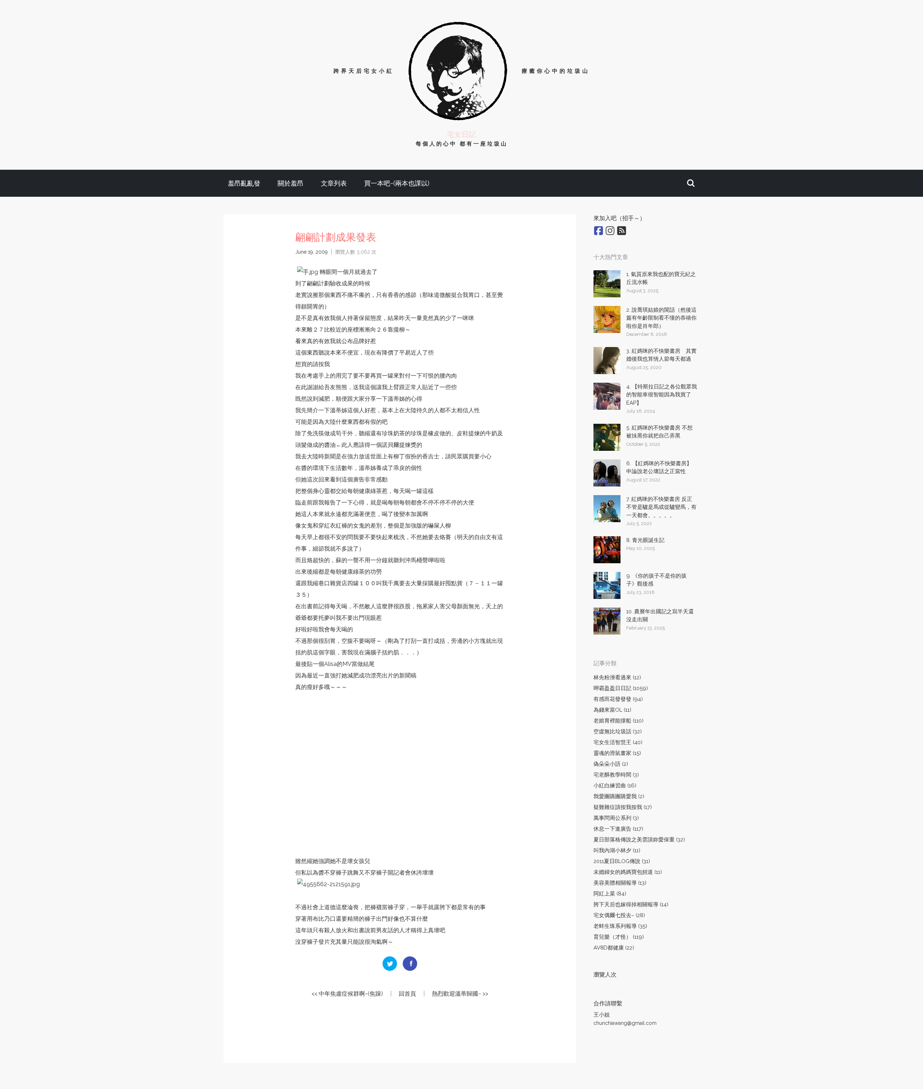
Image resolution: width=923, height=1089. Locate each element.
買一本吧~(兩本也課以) (396, 183)
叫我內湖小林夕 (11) (616, 850)
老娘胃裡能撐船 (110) (618, 720)
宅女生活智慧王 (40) (617, 742)
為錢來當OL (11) (612, 710)
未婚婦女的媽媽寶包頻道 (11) (627, 872)
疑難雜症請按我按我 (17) (622, 807)
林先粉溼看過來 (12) (617, 677)
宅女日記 (461, 134)
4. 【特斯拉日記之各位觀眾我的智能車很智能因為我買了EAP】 (661, 394)
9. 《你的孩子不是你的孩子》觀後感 (656, 580)
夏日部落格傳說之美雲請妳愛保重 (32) (639, 839)
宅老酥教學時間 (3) (616, 775)
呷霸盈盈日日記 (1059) (620, 688)
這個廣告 (353, 479)
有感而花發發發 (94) (618, 699)
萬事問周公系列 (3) (616, 818)
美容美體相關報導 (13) (619, 883)
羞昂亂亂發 (244, 183)
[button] (690, 183)
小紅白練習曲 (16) (614, 785)
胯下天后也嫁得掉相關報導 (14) (630, 904)
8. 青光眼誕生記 (645, 540)
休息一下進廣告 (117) (618, 829)
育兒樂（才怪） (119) (618, 937)
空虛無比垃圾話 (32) (617, 731)
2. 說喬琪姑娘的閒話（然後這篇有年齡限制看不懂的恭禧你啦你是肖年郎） (661, 318)
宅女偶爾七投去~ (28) (619, 915)
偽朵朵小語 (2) (610, 764)
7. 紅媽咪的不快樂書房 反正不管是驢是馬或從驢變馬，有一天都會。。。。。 (661, 507)
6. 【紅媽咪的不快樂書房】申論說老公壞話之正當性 (659, 467)
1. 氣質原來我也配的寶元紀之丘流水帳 (661, 278)
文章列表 (334, 183)
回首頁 (407, 993)
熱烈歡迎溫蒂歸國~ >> (460, 993)
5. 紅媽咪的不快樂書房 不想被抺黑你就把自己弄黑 (659, 432)
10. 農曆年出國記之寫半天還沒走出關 (660, 615)
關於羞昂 (291, 183)
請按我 (321, 364)
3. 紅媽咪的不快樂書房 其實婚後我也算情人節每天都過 (661, 355)
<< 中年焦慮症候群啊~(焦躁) (347, 993)
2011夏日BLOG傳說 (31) (621, 861)
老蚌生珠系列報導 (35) (620, 926)
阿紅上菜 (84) (609, 893)
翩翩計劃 (318, 283)
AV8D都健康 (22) (613, 947)
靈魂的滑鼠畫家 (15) (617, 753)
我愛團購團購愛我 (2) (618, 796)
